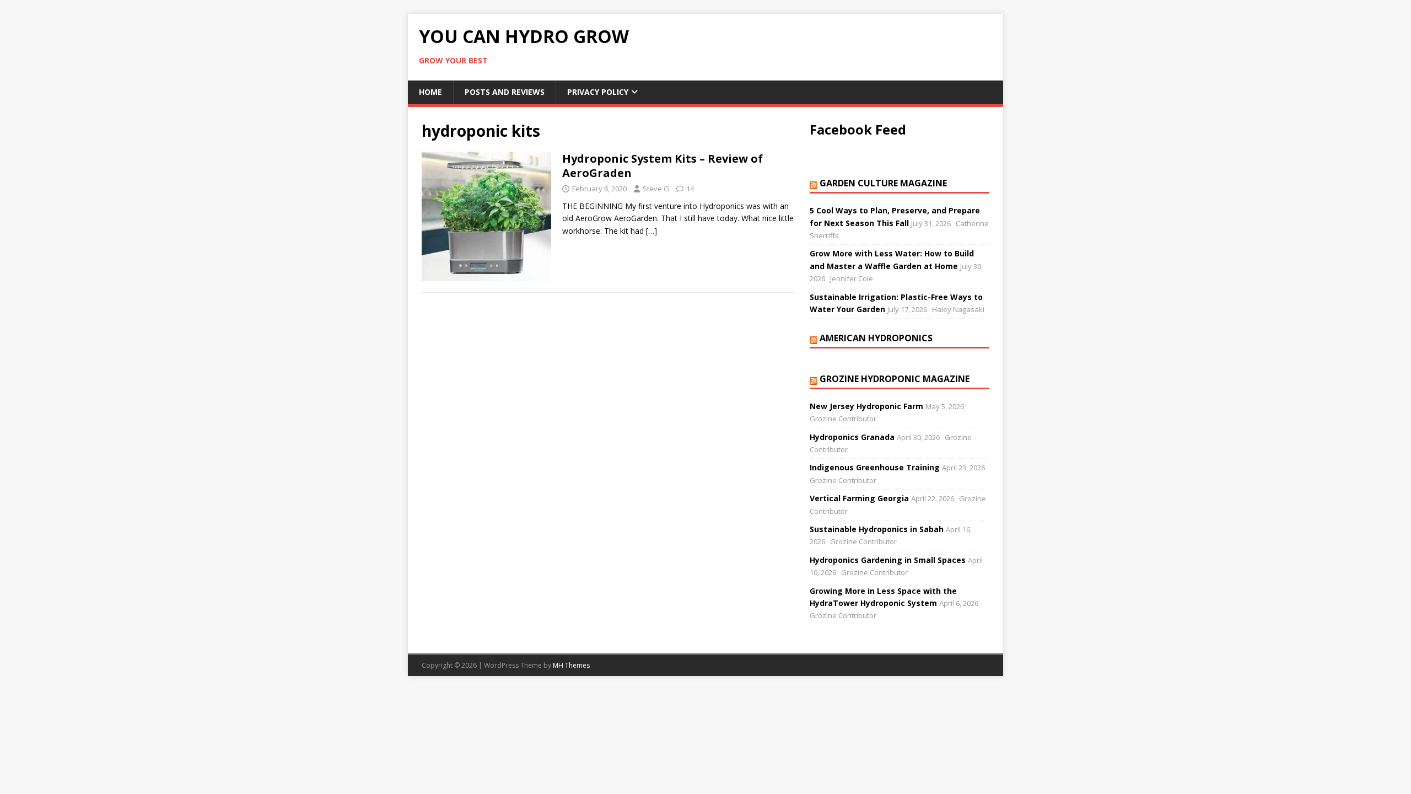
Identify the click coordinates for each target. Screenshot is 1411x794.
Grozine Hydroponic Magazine (895, 379)
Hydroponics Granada (852, 437)
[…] (651, 231)
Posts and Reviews (505, 92)
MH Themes (571, 665)
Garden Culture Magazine (883, 183)
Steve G (656, 189)
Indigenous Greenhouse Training (875, 467)
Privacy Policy (597, 92)
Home (430, 92)
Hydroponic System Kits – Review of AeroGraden (662, 165)
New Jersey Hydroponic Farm (866, 406)
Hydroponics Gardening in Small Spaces (888, 560)
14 (690, 189)
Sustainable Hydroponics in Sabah (877, 529)
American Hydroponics (876, 338)
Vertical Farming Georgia (859, 498)
